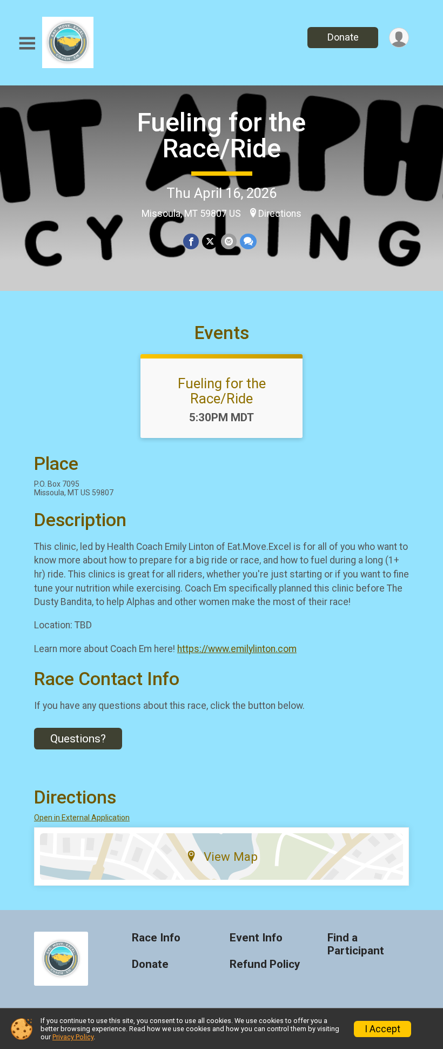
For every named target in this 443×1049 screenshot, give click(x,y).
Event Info (256, 938)
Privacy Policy (72, 1037)
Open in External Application (82, 817)
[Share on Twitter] (210, 241)
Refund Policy (265, 964)
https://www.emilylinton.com (237, 648)
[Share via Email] (229, 241)
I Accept (382, 1029)
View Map (231, 856)
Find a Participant (355, 944)
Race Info (156, 938)
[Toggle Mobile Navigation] (27, 43)
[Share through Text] (248, 241)
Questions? (78, 738)
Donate (343, 37)
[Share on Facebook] (191, 241)
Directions (279, 213)
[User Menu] (399, 38)
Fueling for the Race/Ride (221, 135)
